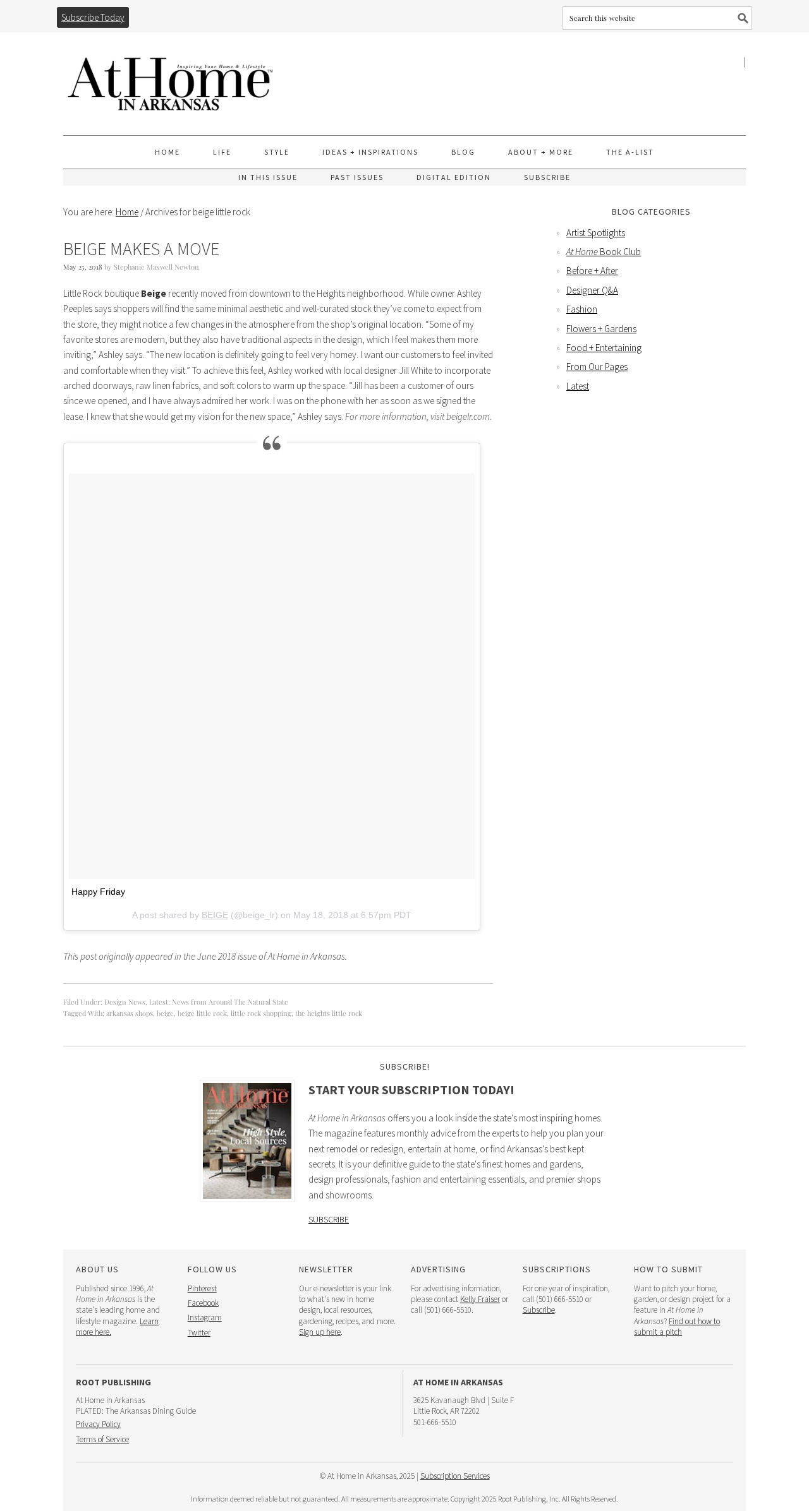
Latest (577, 386)
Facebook (203, 1303)
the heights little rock (328, 1013)
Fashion (581, 309)
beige (165, 1013)
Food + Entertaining (604, 348)
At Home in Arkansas (170, 78)
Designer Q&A (592, 290)
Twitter (199, 1332)
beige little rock (202, 1013)
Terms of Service (102, 1439)
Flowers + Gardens (601, 329)
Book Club (603, 252)
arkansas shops (129, 1013)
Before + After (592, 271)
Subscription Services (455, 1476)
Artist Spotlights (595, 233)
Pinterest (202, 1288)
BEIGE (215, 915)
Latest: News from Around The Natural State (218, 1001)
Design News (124, 1001)
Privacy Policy (98, 1424)
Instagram (205, 1317)
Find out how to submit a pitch (677, 1326)
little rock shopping (261, 1013)
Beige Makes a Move (141, 248)
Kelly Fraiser (480, 1299)
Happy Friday (98, 892)
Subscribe (328, 1219)
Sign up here (320, 1332)
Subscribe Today (93, 17)
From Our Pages (597, 367)
